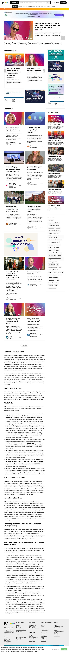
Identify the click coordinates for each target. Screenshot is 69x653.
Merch (48, 6)
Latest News (14, 6)
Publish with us (7, 640)
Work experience (52, 288)
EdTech (14, 43)
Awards (55, 625)
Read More (37, 651)
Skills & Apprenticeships (46, 43)
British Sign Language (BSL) (54, 230)
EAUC (10, 336)
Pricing (30, 635)
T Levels (43, 426)
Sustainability (51, 280)
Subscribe (63, 2)
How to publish (44, 632)
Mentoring (51, 262)
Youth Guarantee (41, 377)
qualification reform (21, 474)
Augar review (51, 228)
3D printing (51, 220)
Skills (7, 416)
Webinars (56, 633)
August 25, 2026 (12, 187)
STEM (59, 275)
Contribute (25, 6)
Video (42, 626)
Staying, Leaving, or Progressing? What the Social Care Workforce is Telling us (49, 25)
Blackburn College (13, 223)
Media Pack (31, 636)
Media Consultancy (33, 639)
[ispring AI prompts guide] (35, 96)
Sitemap (5, 643)
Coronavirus (51, 239)
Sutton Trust (33, 284)
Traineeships (55, 282)
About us (5, 636)
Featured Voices (32, 626)
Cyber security (58, 239)
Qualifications (56, 269)
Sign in (57, 2)
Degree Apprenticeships (54, 242)
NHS (57, 264)
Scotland (50, 272)
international (51, 250)
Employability (23, 43)
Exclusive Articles (32, 625)
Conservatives (56, 233)
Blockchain (58, 228)
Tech (50, 282)
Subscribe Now (53, 6)
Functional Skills (52, 245)
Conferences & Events (58, 626)
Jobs (42, 6)
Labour (50, 252)
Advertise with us (7, 641)
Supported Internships (53, 277)
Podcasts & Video (31, 6)
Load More (24, 345)
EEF (31, 145)
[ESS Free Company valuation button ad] (56, 54)
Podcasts (43, 625)
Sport (55, 275)
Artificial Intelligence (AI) (53, 225)
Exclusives (20, 6)
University (51, 285)
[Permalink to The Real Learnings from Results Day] (35, 263)
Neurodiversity (52, 264)
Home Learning (56, 247)
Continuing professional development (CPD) (53, 236)
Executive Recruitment (20, 638)
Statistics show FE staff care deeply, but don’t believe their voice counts (33, 2)
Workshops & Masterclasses (57, 635)
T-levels (57, 280)
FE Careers (22, 597)
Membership (43, 639)
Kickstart (57, 250)
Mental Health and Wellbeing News (55, 258)
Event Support (32, 641)
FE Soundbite (27, 603)
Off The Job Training (53, 267)
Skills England (30, 443)
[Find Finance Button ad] (56, 89)
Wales (56, 285)
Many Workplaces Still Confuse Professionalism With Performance (14, 70)
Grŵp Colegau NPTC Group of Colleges (12, 185)
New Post (43, 635)
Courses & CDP (57, 627)
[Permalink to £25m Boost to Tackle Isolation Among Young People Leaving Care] (35, 309)
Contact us (6, 638)
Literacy (59, 255)
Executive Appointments (21, 637)
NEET (14, 379)
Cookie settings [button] (55, 649)
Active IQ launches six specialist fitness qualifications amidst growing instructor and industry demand (12, 275)
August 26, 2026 (12, 144)
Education (7, 43)
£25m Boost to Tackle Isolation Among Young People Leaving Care (33, 319)
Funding (58, 245)
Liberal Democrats (57, 252)
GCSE (50, 247)
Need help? (43, 641)
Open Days (56, 630)
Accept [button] (64, 649)
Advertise (38, 6)
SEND (55, 272)
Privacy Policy (6, 642)
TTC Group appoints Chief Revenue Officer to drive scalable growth (34, 167)
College (50, 233)
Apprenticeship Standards (54, 222)
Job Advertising (32, 638)
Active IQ (11, 297)
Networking (56, 628)
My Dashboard (44, 636)
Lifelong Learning (52, 255)
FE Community (7, 639)
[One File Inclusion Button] (21, 244)
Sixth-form (60, 272)
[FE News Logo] (5, 2)
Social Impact (57, 43)
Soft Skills (50, 275)
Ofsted (22, 435)
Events (45, 6)
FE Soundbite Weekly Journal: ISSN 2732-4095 (34, 628)
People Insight (12, 142)
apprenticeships (36, 574)
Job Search (18, 639)
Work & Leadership (33, 43)
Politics (50, 269)
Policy (60, 267)
